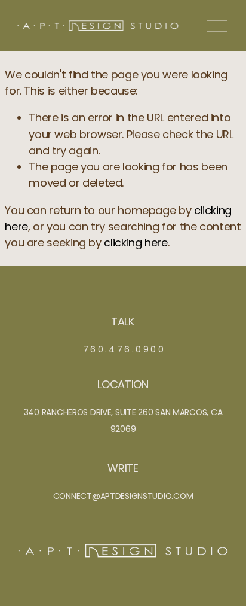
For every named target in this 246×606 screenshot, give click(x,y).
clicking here (135, 242)
